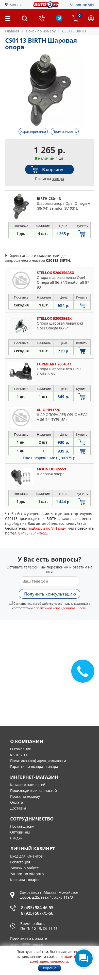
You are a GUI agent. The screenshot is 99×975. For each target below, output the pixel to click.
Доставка (18, 808)
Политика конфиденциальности (38, 760)
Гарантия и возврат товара (34, 766)
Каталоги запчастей (27, 784)
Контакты (18, 754)
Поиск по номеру (25, 796)
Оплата (16, 802)
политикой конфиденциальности (61, 608)
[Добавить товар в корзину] (82, 233)
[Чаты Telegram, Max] (84, 958)
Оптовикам (20, 832)
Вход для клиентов (26, 856)
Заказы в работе (24, 867)
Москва (16, 4)
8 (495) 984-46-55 (37, 907)
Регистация (20, 862)
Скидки (16, 838)
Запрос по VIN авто (27, 873)
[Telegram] (59, 20)
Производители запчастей (33, 790)
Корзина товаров (25, 879)
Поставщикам (22, 826)
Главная (12, 31)
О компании (20, 748)
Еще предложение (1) (49, 457)
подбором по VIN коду (47, 528)
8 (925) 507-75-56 (37, 913)
